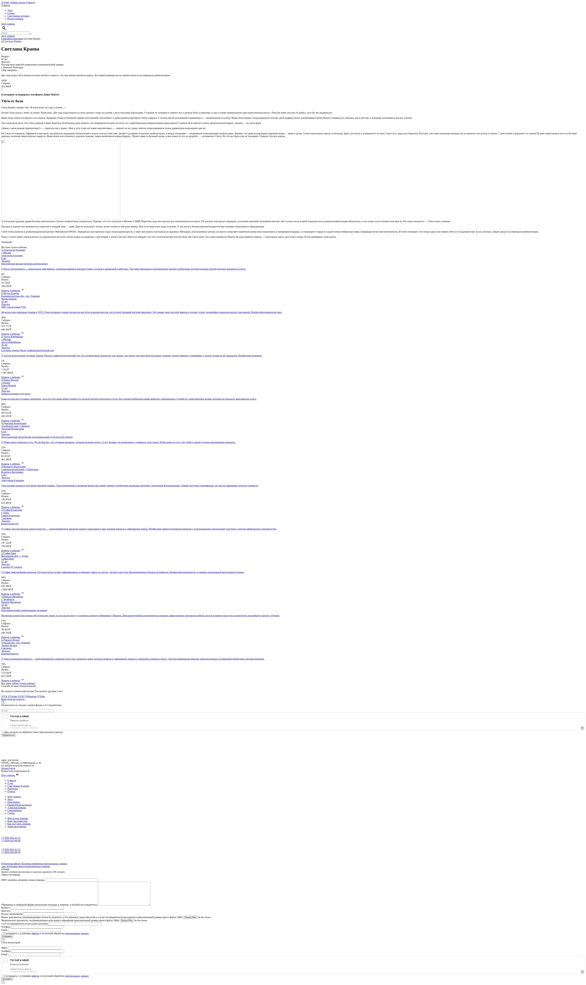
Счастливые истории (18, 16)
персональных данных (77, 933)
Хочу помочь (8, 24)
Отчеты (11, 791)
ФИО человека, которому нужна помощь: (23, 880)
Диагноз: (6, 910)
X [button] (3, 702)
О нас (10, 783)
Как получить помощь (19, 824)
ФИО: (4, 948)
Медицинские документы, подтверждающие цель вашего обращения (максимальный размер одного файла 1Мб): (60, 920)
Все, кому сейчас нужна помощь (18, 683)
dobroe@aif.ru (8, 768)
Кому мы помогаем (17, 821)
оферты (35, 933)
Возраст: (6, 907)
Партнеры (12, 788)
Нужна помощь (15, 18)
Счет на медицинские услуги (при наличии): (25, 923)
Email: (4, 930)
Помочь (5, 290)
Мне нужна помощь (17, 818)
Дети (10, 10)
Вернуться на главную (13, 699)
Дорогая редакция (16, 826)
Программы (13, 802)
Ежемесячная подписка (19, 805)
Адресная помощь (16, 807)
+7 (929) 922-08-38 (10, 840)
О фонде (30, 2)
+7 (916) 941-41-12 (10, 838)
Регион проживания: (12, 914)
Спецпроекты (14, 810)
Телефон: (6, 926)
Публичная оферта (11, 863)
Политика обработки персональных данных (44, 863)
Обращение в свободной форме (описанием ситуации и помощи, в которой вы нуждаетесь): (49, 904)
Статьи (11, 13)
